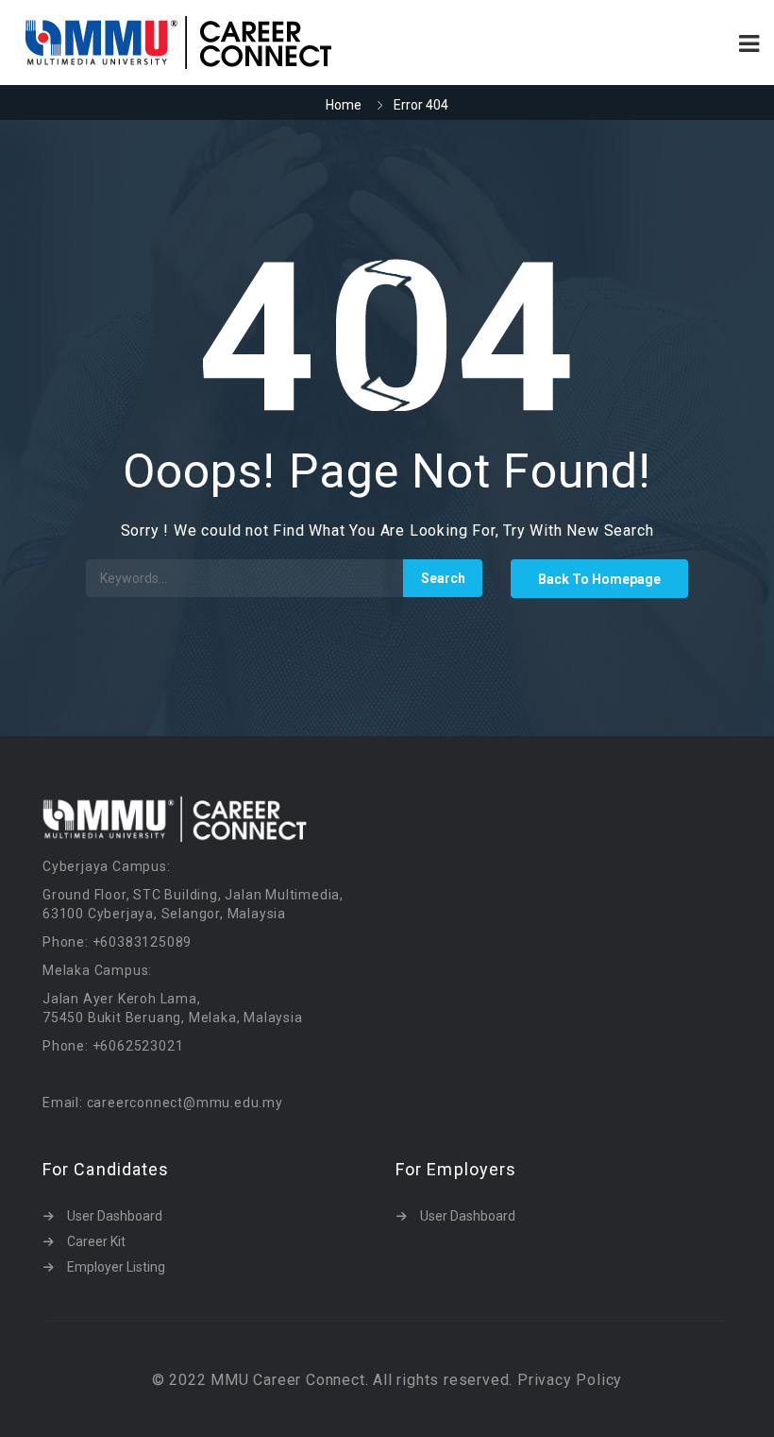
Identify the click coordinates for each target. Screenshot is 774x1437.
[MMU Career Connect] (200, 42)
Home (344, 104)
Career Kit (96, 1241)
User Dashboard (114, 1215)
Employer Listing (116, 1266)
